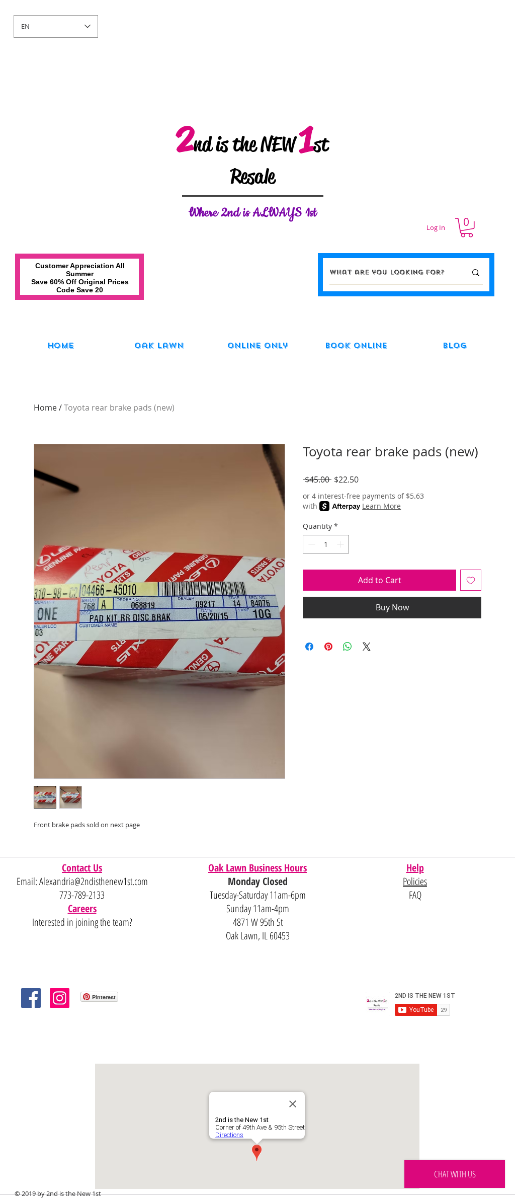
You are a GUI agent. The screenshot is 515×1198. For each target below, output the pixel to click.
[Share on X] (367, 647)
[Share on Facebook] (309, 647)
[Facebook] (31, 998)
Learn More (381, 506)
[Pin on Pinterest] (328, 647)
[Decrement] (310, 544)
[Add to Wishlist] (470, 580)
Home (45, 407)
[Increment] (341, 544)
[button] (466, 227)
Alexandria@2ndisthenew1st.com (93, 881)
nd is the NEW (247, 144)
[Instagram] (59, 998)
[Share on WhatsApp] (347, 647)
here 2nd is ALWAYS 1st (258, 212)
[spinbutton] (326, 544)
